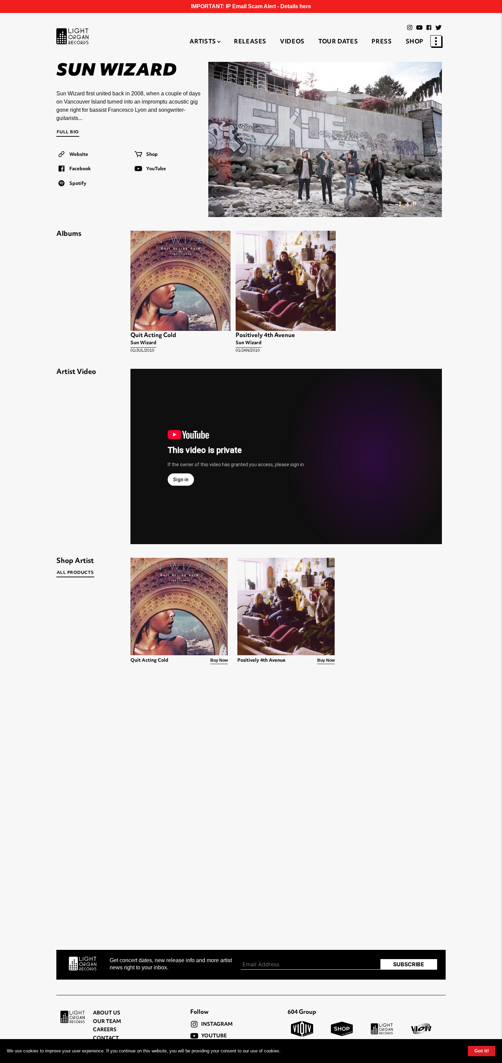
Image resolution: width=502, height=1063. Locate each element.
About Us (106, 1013)
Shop (415, 42)
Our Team (107, 1022)
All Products (75, 572)
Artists (203, 42)
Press (382, 42)
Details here (295, 6)
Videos (292, 42)
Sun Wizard (143, 343)
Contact (106, 1039)
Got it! (481, 1050)
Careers (104, 1030)
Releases (250, 42)
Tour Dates (338, 42)
